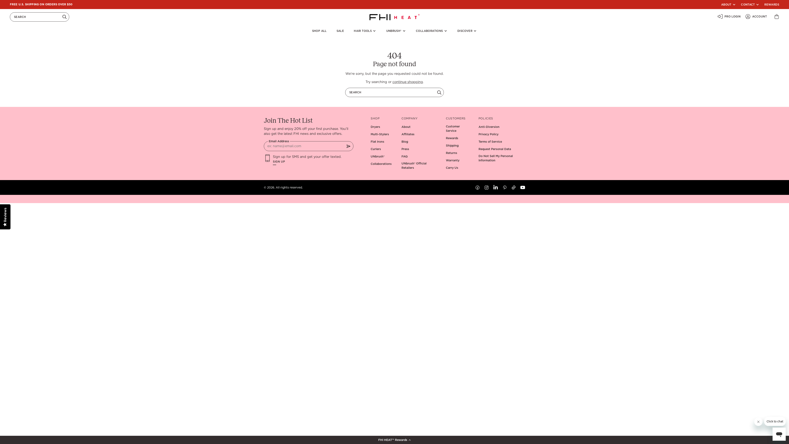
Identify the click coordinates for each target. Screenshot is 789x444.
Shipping (452, 145)
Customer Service (453, 128)
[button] (394, 440)
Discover (464, 30)
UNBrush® (393, 30)
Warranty (452, 160)
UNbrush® (377, 156)
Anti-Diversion (489, 126)
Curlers (376, 149)
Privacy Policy (488, 134)
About (726, 4)
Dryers (375, 126)
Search (20, 16)
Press (405, 149)
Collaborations (429, 30)
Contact (748, 4)
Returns (451, 153)
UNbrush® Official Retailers (414, 165)
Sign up (279, 161)
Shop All (319, 30)
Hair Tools (363, 30)
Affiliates (407, 134)
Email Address (279, 141)
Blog (404, 141)
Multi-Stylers (380, 134)
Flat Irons (377, 141)
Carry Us (452, 167)
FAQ (404, 156)
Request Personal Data (495, 149)
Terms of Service (490, 141)
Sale (340, 30)
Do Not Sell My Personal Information (496, 158)
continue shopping (407, 82)
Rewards (771, 4)
